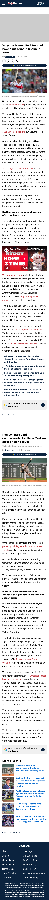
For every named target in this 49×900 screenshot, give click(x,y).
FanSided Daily (30, 860)
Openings (27, 851)
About (5, 851)
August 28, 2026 (39, 569)
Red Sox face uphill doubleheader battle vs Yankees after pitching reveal (24, 374)
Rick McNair (10, 57)
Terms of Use (8, 869)
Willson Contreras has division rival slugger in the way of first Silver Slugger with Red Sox (24, 359)
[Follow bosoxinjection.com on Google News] (43, 405)
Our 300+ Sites (30, 856)
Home (4, 415)
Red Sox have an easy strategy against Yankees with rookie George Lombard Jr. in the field (24, 383)
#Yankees (18, 566)
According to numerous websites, (18, 168)
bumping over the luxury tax (29, 329)
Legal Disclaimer (10, 873)
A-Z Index (6, 877)
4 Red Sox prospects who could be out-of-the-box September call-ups (25, 367)
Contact (5, 856)
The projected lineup (12, 275)
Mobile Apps (8, 860)
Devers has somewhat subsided (22, 343)
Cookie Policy (29, 869)
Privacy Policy (29, 864)
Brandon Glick (11, 450)
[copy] (17, 61)
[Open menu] (3, 3)
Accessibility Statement (34, 873)
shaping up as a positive (13, 132)
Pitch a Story (8, 864)
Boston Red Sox (16, 104)
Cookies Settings (31, 877)
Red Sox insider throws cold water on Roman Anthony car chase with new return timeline (23, 392)
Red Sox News (15, 415)
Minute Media (14, 884)
